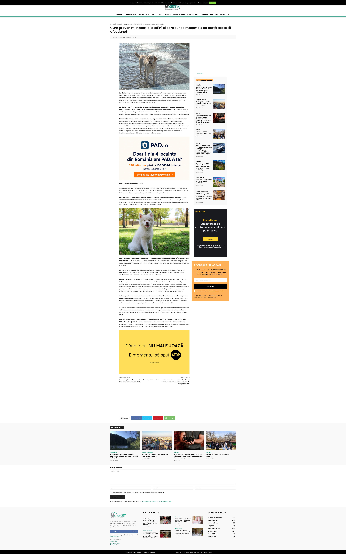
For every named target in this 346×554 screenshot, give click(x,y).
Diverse (198, 113)
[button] (229, 14)
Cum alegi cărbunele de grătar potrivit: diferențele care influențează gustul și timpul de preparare (203, 119)
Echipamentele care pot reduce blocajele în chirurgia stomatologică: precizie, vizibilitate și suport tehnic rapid (204, 150)
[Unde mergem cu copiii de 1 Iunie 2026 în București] (219, 182)
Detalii (206, 3)
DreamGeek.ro (115, 543)
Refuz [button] (200, 3)
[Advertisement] (154, 400)
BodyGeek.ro (114, 545)
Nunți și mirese (178, 528)
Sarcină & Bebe (178, 516)
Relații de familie (201, 99)
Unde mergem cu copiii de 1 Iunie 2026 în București (204, 181)
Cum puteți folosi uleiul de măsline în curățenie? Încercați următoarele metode (136, 381)
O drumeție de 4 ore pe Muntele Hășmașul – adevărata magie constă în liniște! (204, 89)
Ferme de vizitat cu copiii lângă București (203, 132)
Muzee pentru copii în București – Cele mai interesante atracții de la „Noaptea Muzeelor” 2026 (204, 196)
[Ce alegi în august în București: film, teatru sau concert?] (219, 104)
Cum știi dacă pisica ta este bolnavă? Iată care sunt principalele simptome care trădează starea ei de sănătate (150, 535)
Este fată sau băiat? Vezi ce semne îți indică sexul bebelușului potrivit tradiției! (183, 521)
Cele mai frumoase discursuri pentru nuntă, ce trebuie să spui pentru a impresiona (182, 533)
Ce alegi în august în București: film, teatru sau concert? (203, 103)
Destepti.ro (113, 541)
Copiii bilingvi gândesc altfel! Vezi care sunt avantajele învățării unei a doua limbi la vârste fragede (150, 521)
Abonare (210, 286)
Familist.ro (200, 73)
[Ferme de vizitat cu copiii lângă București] (219, 134)
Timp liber (199, 85)
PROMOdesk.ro (115, 537)
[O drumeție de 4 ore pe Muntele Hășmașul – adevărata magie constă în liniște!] (219, 89)
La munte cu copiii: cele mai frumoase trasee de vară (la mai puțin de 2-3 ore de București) (204, 166)
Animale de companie (116, 24)
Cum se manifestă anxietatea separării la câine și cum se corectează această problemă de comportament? (172, 381)
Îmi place (134, 531)
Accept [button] (213, 3)
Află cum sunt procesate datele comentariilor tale (156, 501)
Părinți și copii (200, 177)
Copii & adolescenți (202, 191)
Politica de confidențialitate (217, 291)
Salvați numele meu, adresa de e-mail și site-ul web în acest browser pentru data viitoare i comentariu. (138, 492)
